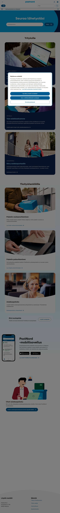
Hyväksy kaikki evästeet (30, 93)
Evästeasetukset (30, 102)
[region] (30, 89)
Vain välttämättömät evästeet (30, 98)
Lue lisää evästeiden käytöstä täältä (32, 89)
